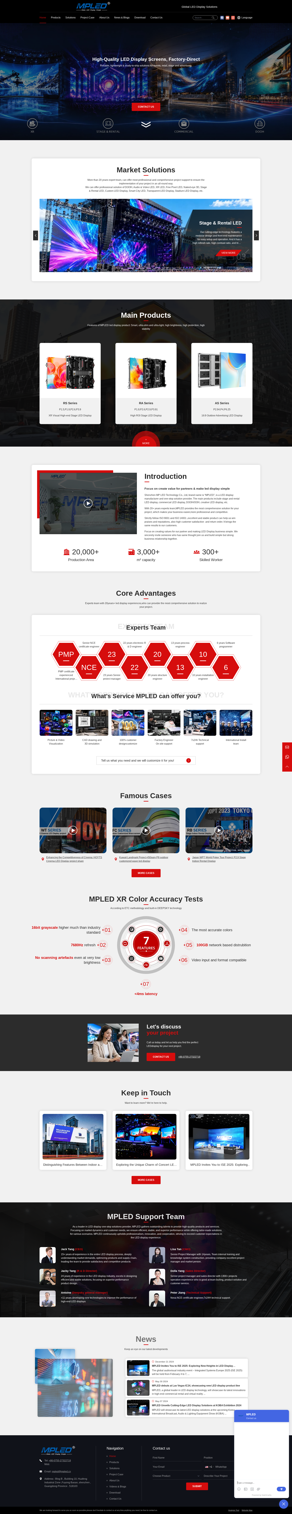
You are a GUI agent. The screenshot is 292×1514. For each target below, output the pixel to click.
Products (56, 17)
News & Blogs (122, 17)
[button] (35, 235)
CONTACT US (146, 106)
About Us (104, 17)
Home (43, 17)
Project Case (87, 17)
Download (140, 17)
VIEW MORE (231, 253)
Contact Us (156, 17)
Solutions (70, 17)
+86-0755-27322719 (189, 1057)
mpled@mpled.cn (61, 1471)
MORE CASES (146, 873)
